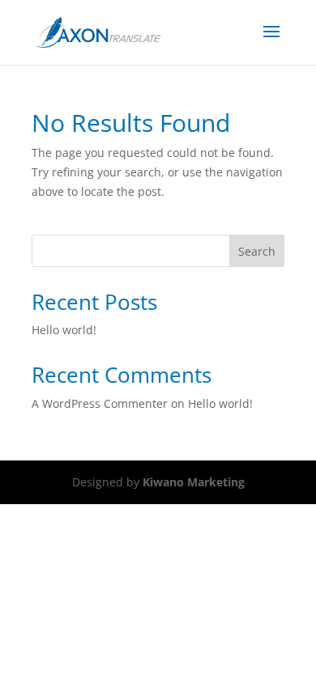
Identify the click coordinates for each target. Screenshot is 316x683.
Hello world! (64, 329)
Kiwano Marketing (194, 482)
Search (256, 251)
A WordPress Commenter (100, 403)
